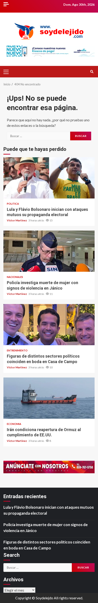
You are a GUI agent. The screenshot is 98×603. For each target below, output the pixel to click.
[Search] (92, 71)
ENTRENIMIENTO (17, 350)
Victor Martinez (17, 220)
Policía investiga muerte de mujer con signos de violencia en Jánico (49, 251)
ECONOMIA (14, 424)
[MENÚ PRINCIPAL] (8, 71)
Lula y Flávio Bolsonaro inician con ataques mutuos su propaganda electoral (49, 177)
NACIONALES (15, 277)
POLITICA (13, 203)
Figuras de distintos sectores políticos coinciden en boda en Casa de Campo (49, 324)
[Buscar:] (38, 136)
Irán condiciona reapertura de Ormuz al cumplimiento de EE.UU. (49, 398)
